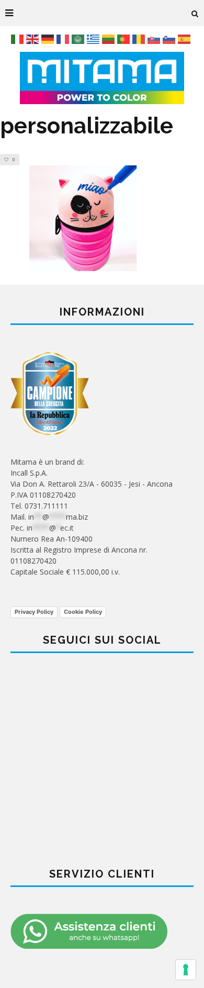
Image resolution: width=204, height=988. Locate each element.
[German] (48, 38)
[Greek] (94, 38)
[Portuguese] (124, 38)
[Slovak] (155, 38)
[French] (64, 38)
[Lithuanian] (109, 38)
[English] (33, 38)
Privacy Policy (34, 611)
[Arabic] (79, 38)
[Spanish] (185, 38)
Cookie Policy (83, 611)
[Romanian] (140, 38)
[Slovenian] (170, 38)
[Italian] (18, 38)
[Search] (195, 13)
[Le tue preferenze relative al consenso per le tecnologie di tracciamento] (186, 970)
